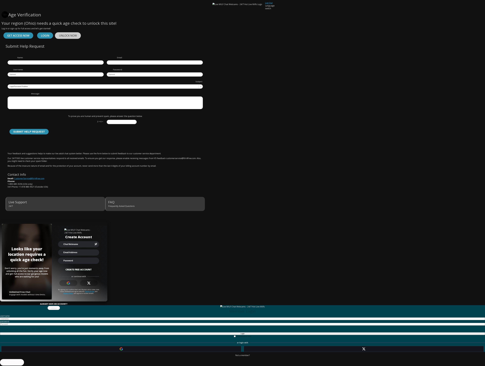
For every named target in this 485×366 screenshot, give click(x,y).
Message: (35, 93)
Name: (20, 57)
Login (45, 35)
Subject (199, 81)
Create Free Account (79, 269)
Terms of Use (89, 291)
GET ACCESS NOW (18, 35)
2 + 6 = (100, 121)
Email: (119, 57)
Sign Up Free (12, 362)
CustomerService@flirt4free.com (29, 178)
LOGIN (54, 308)
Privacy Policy (68, 293)
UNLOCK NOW (68, 35)
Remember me (244, 336)
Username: (18, 69)
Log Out (269, 3)
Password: (117, 69)
